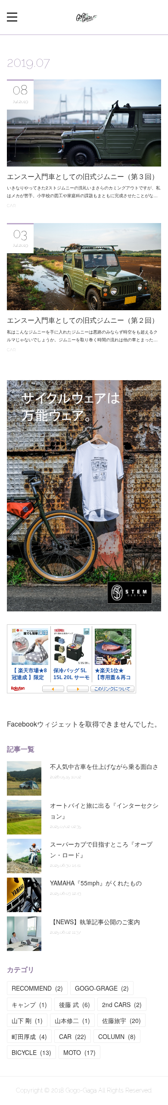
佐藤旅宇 (121, 1020)
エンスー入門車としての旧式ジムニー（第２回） (83, 320)
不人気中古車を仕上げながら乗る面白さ (104, 766)
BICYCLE (31, 1052)
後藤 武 (74, 1004)
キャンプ (29, 1004)
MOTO (79, 1052)
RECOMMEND (37, 988)
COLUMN (117, 1036)
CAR (11, 205)
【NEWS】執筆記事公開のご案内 (95, 921)
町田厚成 (29, 1036)
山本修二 (72, 1020)
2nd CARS (122, 1004)
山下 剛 (27, 1020)
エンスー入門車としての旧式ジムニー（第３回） (83, 177)
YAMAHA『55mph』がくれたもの (96, 882)
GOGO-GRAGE (102, 988)
